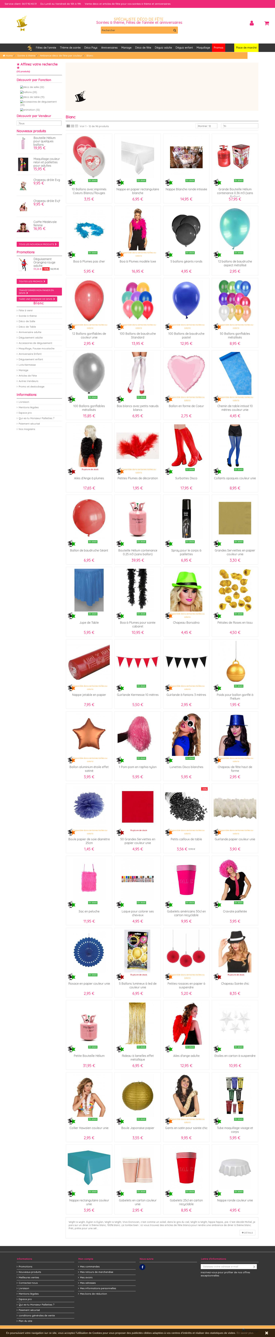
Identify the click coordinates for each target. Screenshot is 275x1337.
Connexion (252, 23)
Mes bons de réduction (93, 1293)
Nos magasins (27, 429)
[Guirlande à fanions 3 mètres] (186, 662)
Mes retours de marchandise (96, 1271)
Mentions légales (29, 407)
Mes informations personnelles (98, 1288)
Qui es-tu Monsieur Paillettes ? (36, 418)
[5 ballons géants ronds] (186, 229)
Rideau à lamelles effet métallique (138, 1057)
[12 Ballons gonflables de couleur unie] (89, 301)
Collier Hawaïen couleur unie (89, 1128)
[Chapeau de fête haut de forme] (235, 734)
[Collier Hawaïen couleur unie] (89, 1095)
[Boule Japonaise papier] (137, 1095)
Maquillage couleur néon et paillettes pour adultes (46, 162)
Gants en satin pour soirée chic (186, 1128)
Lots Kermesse (27, 364)
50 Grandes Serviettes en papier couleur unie (137, 841)
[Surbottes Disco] (186, 445)
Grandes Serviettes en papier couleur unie (235, 552)
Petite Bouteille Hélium (89, 1056)
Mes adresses (88, 1282)
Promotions (26, 252)
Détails (248, 1232)
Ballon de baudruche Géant (89, 550)
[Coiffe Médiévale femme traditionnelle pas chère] (24, 227)
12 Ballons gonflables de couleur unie (89, 335)
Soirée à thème (28, 315)
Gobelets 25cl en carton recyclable (186, 1202)
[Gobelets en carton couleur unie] (137, 1167)
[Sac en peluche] (89, 879)
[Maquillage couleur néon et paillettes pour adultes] (24, 164)
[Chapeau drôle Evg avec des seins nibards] (24, 185)
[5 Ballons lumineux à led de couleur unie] (137, 951)
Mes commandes (90, 1266)
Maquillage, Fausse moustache (36, 348)
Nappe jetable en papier (89, 695)
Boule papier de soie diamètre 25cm (89, 841)
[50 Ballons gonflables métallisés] (235, 301)
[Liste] (72, 126)
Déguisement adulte (31, 337)
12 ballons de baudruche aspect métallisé (235, 263)
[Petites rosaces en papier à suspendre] (186, 951)
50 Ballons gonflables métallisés (235, 335)
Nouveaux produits (31, 131)
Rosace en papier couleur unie (89, 983)
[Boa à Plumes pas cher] (89, 229)
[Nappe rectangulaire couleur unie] (89, 1167)
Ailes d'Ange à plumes (89, 478)
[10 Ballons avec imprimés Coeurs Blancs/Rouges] (89, 156)
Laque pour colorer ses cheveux (138, 913)
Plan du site (25, 1320)
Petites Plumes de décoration (137, 478)
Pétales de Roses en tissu (235, 622)
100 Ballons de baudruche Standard (138, 335)
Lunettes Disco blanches (186, 767)
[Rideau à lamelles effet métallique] (137, 1023)
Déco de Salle (27, 321)
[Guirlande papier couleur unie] (235, 806)
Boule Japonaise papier (137, 1128)
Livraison (24, 401)
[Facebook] (142, 1267)
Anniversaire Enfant (30, 353)
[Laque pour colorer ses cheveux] (137, 879)
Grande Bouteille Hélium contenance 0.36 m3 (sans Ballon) (235, 193)
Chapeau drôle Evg (46, 180)
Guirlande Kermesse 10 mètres (138, 695)
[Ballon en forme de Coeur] (186, 373)
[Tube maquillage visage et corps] (235, 1095)
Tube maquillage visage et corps (235, 1130)
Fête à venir (26, 310)
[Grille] (68, 126)
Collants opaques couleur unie (235, 478)
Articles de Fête (28, 375)
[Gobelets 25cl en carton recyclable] (186, 1167)
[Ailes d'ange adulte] (186, 1023)
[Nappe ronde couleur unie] (235, 1167)
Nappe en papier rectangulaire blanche (137, 191)
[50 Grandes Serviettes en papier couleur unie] (137, 806)
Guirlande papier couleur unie (235, 839)
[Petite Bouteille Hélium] (89, 1023)
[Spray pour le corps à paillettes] (186, 518)
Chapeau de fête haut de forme (235, 769)
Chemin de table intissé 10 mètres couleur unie (235, 408)
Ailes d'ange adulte (186, 1056)
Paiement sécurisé (29, 423)
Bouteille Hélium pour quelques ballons (44, 141)
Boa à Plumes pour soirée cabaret (137, 624)
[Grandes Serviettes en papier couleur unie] (235, 518)
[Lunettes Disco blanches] (186, 734)
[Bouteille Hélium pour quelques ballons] (24, 143)
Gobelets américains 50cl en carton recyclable (186, 913)
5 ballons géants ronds (186, 261)
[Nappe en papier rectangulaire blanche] (137, 156)
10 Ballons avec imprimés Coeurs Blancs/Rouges (89, 191)
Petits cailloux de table (186, 839)
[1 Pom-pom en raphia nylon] (137, 734)
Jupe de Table (89, 622)
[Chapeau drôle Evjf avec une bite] (24, 206)
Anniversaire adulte (30, 332)
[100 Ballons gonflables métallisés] (89, 373)
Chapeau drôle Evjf (46, 201)
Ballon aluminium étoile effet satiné (89, 769)
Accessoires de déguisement (35, 342)
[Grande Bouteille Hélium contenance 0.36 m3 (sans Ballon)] (235, 156)
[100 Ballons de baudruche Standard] (137, 301)
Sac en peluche (89, 911)
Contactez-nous (28, 1282)
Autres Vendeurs (28, 381)
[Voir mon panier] (266, 23)
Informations (26, 394)
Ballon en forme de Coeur (186, 406)
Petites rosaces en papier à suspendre (186, 985)
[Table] (76, 126)
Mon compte (85, 1258)
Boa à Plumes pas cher (89, 261)
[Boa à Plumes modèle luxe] (137, 229)
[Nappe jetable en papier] (89, 662)
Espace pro (25, 412)
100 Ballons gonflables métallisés (89, 408)
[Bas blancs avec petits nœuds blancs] (137, 373)
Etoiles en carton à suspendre (235, 1056)
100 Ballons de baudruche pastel (186, 335)
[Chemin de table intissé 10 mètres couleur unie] (235, 373)
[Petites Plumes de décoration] (137, 445)
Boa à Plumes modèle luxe (138, 261)
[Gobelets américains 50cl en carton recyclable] (186, 879)
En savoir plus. (245, 1332)
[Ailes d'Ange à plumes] (89, 445)
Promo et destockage (31, 386)
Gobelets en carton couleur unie (138, 1202)
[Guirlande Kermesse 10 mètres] (137, 662)
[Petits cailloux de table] (186, 806)
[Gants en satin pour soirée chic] (186, 1095)
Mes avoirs (86, 1277)
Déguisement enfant (31, 359)
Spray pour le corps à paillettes (186, 552)
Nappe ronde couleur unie (235, 1200)
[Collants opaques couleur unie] (235, 445)
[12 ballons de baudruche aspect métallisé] (235, 229)
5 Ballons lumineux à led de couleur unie (138, 985)
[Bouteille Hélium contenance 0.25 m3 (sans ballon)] (137, 518)
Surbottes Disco (186, 478)
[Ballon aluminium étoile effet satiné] (89, 734)
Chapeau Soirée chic (235, 983)
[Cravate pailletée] (235, 879)
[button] (109, 48)
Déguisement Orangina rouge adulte (44, 262)
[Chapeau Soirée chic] (235, 951)
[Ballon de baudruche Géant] (89, 518)
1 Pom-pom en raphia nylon (138, 767)
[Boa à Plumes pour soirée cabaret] (137, 590)
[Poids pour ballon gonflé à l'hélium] (235, 662)
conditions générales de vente (37, 1315)
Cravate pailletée (235, 911)
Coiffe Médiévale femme (45, 223)
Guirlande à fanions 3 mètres (186, 695)
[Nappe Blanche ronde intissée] (186, 156)
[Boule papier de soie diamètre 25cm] (89, 806)
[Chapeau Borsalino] (186, 590)
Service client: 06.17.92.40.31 (21, 3)
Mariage (23, 370)
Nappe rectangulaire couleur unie (89, 1202)
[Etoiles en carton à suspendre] (235, 1023)
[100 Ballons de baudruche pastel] (186, 301)
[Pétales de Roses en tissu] (235, 590)
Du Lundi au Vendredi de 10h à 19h (60, 3)
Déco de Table (27, 326)
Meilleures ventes (29, 1277)
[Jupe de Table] (89, 590)
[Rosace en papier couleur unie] (89, 951)
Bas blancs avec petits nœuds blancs (138, 408)
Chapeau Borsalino (186, 622)
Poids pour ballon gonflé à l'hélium (235, 696)
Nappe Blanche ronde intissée (186, 189)
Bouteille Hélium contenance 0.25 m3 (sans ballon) (137, 552)
